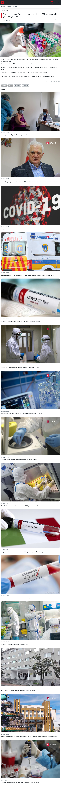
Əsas (2, 10)
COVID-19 (4, 85)
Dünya (10, 85)
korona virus (25, 85)
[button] (3, 6)
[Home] (2, 2)
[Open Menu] (58, 2)
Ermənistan (17, 85)
